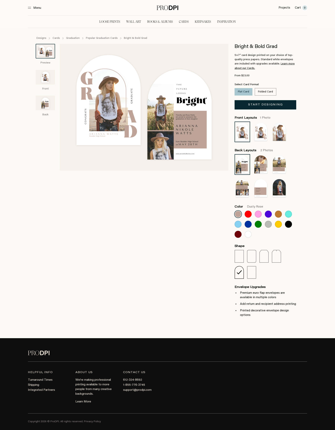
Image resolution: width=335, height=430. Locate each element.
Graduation (73, 38)
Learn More (83, 401)
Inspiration (226, 21)
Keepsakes (203, 21)
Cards (184, 21)
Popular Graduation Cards (102, 38)
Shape (239, 246)
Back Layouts (254, 150)
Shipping (33, 385)
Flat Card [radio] (243, 91)
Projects (284, 7)
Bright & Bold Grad (135, 38)
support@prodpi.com (137, 390)
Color (249, 206)
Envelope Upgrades (250, 287)
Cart (300, 7)
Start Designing (265, 104)
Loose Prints (109, 21)
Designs (41, 38)
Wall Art (133, 21)
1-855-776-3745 (134, 385)
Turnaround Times (40, 379)
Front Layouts (252, 117)
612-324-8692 (132, 379)
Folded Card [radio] (265, 91)
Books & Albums (160, 21)
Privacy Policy (92, 421)
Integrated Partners (41, 390)
